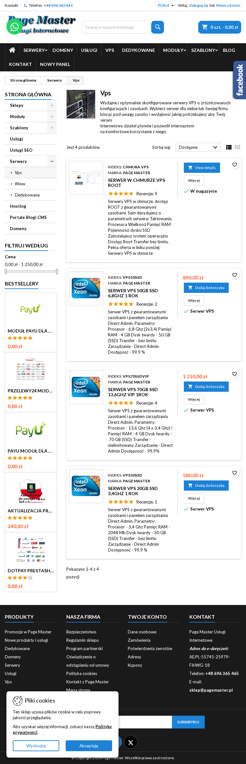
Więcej (196, 180)
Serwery (34, 50)
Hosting (18, 206)
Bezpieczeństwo (81, 631)
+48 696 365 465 (58, 5)
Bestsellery (21, 283)
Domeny (63, 50)
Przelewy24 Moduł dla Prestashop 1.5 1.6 (31, 390)
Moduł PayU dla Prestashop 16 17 (31, 331)
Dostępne (199, 147)
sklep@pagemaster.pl (211, 690)
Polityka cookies (81, 673)
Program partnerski (84, 648)
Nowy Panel (55, 64)
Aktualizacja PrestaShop (31, 510)
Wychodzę (36, 745)
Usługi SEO (21, 150)
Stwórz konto (228, 5)
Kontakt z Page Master (87, 681)
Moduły (173, 50)
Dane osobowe (142, 631)
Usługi (89, 50)
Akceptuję (88, 745)
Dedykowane (138, 50)
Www (20, 183)
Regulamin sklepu (82, 640)
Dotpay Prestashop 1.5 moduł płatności (31, 570)
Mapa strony (78, 690)
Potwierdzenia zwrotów (150, 648)
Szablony (203, 50)
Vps (109, 50)
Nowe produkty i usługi (26, 640)
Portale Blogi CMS (28, 217)
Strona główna (28, 94)
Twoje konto (147, 617)
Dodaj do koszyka (206, 287)
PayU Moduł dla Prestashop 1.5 (31, 451)
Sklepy (16, 105)
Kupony (135, 665)
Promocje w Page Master (28, 631)
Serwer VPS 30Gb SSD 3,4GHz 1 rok (133, 491)
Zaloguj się (198, 5)
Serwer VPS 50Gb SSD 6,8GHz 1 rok (133, 293)
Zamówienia (139, 640)
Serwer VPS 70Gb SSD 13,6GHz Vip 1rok (133, 392)
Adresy (134, 656)
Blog (229, 50)
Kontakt (11, 5)
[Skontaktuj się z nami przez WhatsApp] (14, 27)
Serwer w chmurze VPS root (136, 182)
